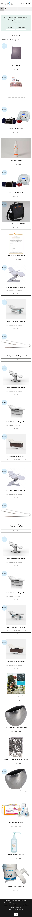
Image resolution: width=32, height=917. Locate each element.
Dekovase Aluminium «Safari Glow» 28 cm (16, 791)
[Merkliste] (26, 3)
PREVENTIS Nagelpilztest (16, 822)
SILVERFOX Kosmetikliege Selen (16, 287)
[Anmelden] (24, 3)
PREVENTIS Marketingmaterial (16, 255)
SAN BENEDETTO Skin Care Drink (16, 97)
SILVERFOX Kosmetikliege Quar (16, 387)
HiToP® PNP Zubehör (16, 160)
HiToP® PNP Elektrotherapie (16, 128)
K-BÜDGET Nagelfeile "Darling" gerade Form (16, 356)
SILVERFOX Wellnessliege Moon (16, 321)
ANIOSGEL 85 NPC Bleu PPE (16, 854)
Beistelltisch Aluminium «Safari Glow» (16, 759)
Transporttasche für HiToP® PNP (16, 224)
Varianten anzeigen (16, 164)
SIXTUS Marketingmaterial (16, 696)
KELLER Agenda (15, 65)
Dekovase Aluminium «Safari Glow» (16, 727)
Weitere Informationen (16, 909)
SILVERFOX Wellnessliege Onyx (16, 456)
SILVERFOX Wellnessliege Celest (16, 422)
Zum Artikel (16, 69)
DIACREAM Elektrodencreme (16, 886)
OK (16, 914)
